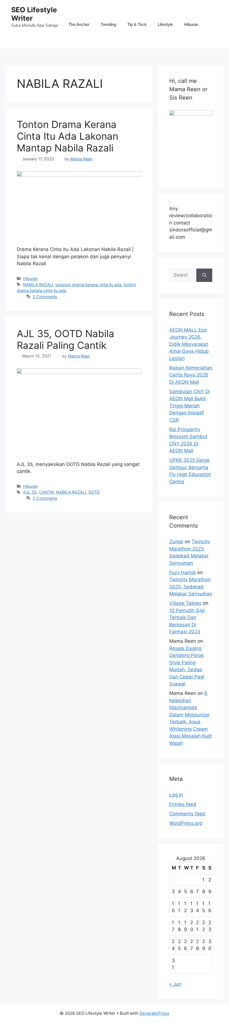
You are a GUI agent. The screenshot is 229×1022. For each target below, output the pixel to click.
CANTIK (46, 492)
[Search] (204, 275)
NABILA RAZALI (38, 284)
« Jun (175, 984)
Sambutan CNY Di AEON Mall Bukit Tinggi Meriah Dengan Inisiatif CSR (189, 406)
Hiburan (191, 24)
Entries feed (182, 804)
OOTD (94, 492)
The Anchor (78, 24)
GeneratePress (154, 1013)
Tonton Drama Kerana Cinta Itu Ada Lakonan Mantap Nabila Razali (67, 136)
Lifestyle (165, 24)
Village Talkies (185, 603)
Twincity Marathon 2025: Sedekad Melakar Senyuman (190, 586)
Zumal (176, 541)
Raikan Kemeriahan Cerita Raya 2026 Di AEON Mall (190, 375)
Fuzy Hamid (182, 572)
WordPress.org (185, 823)
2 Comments (45, 296)
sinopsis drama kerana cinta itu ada (88, 284)
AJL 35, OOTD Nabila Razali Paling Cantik (65, 339)
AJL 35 (30, 492)
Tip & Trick (137, 24)
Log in (176, 795)
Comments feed (187, 813)
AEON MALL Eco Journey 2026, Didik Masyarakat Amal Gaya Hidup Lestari (189, 344)
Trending (108, 24)
